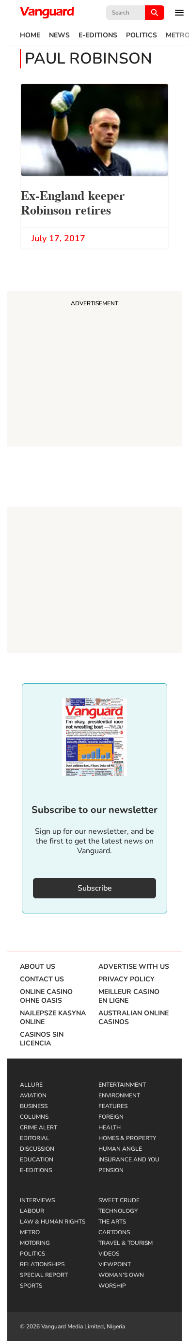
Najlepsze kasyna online (53, 1017)
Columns (34, 1117)
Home (30, 35)
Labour (32, 1211)
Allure (31, 1085)
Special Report (44, 1275)
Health (109, 1127)
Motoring (35, 1243)
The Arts (112, 1221)
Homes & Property (127, 1138)
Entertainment (122, 1085)
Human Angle (120, 1149)
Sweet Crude (119, 1200)
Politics (141, 35)
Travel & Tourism (125, 1243)
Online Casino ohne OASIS (46, 996)
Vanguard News (47, 12)
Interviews (37, 1200)
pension (111, 1170)
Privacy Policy (126, 979)
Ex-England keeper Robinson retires (73, 201)
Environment (119, 1095)
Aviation (33, 1095)
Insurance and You (128, 1159)
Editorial (34, 1138)
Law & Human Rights (52, 1221)
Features (112, 1106)
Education (36, 1159)
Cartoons (114, 1232)
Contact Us (42, 979)
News (59, 35)
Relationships (42, 1264)
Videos (108, 1254)
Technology (118, 1211)
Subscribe (95, 888)
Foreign (111, 1117)
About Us (37, 966)
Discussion (37, 1149)
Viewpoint (114, 1264)
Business (33, 1106)
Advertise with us (133, 966)
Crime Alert (38, 1127)
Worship (112, 1286)
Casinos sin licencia (41, 1039)
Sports (31, 1286)
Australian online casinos (133, 1017)
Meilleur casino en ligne (128, 996)
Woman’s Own (121, 1275)
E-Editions (98, 35)
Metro (30, 1232)
